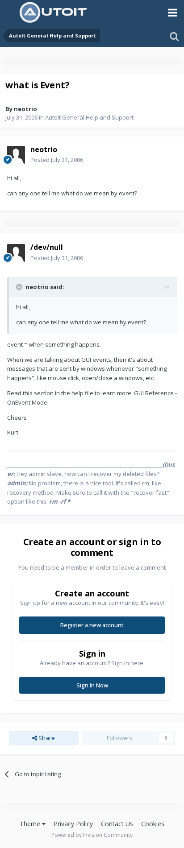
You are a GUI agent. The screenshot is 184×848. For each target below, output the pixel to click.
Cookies (152, 823)
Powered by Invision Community (92, 835)
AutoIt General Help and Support (89, 117)
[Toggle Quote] (20, 286)
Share (46, 738)
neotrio (25, 109)
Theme (31, 823)
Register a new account (92, 625)
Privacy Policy (73, 823)
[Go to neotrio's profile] (16, 155)
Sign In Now (92, 685)
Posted (56, 160)
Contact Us (117, 823)
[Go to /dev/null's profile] (16, 253)
